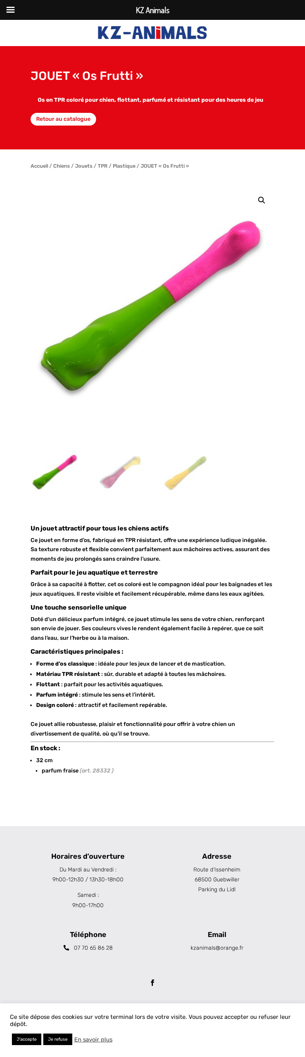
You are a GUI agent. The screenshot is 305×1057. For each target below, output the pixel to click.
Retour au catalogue (63, 119)
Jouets (84, 166)
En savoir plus (93, 1039)
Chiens (61, 166)
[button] (262, 200)
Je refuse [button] (58, 1039)
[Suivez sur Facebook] (152, 983)
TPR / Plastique (116, 166)
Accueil (39, 166)
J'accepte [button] (27, 1039)
